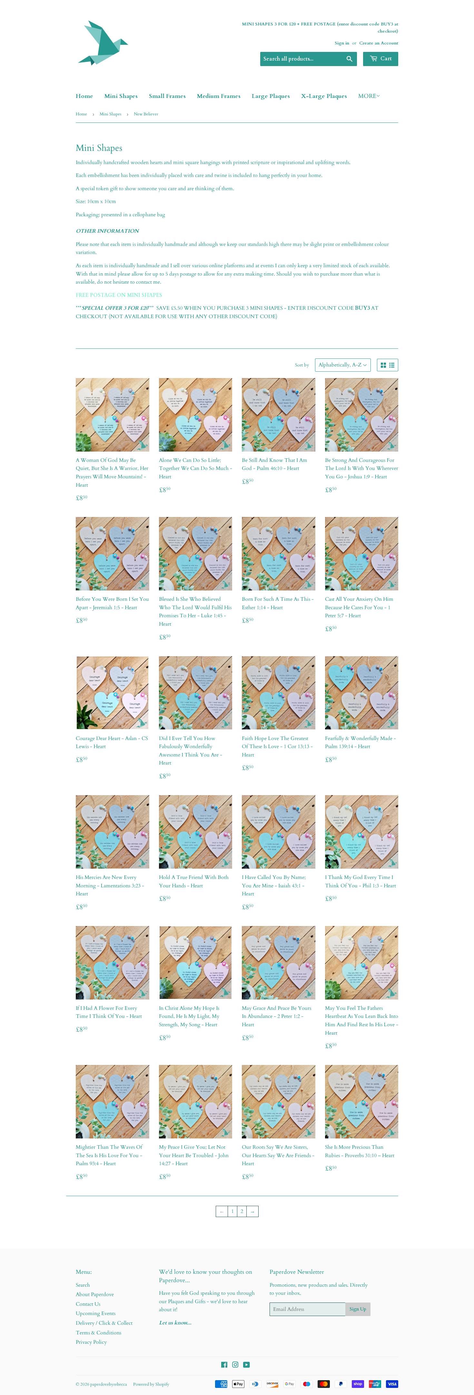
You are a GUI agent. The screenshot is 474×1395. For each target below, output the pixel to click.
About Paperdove (95, 1294)
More (367, 96)
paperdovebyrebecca (108, 1384)
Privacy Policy (91, 1342)
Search (83, 1285)
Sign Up (358, 1309)
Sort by (302, 365)
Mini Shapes (121, 96)
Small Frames (167, 96)
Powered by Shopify (151, 1384)
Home (84, 96)
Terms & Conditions (98, 1332)
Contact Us (88, 1304)
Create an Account (378, 43)
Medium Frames (219, 96)
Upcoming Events (95, 1313)
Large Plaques (271, 96)
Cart (385, 58)
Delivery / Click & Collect (104, 1323)
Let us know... (175, 1322)
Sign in (342, 43)
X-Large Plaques (324, 96)
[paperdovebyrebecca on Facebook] (224, 1365)
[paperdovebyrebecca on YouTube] (246, 1365)
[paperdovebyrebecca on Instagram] (235, 1365)
